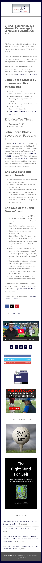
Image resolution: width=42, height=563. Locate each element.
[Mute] (33, 339)
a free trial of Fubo (22, 159)
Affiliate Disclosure (26, 558)
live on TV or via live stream (27, 74)
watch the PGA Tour (18, 143)
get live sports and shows (26, 289)
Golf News (16, 313)
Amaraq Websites (31, 555)
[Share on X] (12, 306)
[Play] (5, 339)
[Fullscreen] (37, 339)
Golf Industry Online (21, 8)
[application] (21, 331)
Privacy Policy (14, 558)
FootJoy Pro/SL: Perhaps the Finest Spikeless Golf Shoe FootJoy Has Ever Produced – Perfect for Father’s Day (20, 538)
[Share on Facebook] (7, 306)
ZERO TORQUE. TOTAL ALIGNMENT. (16, 529)
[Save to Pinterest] (17, 306)
